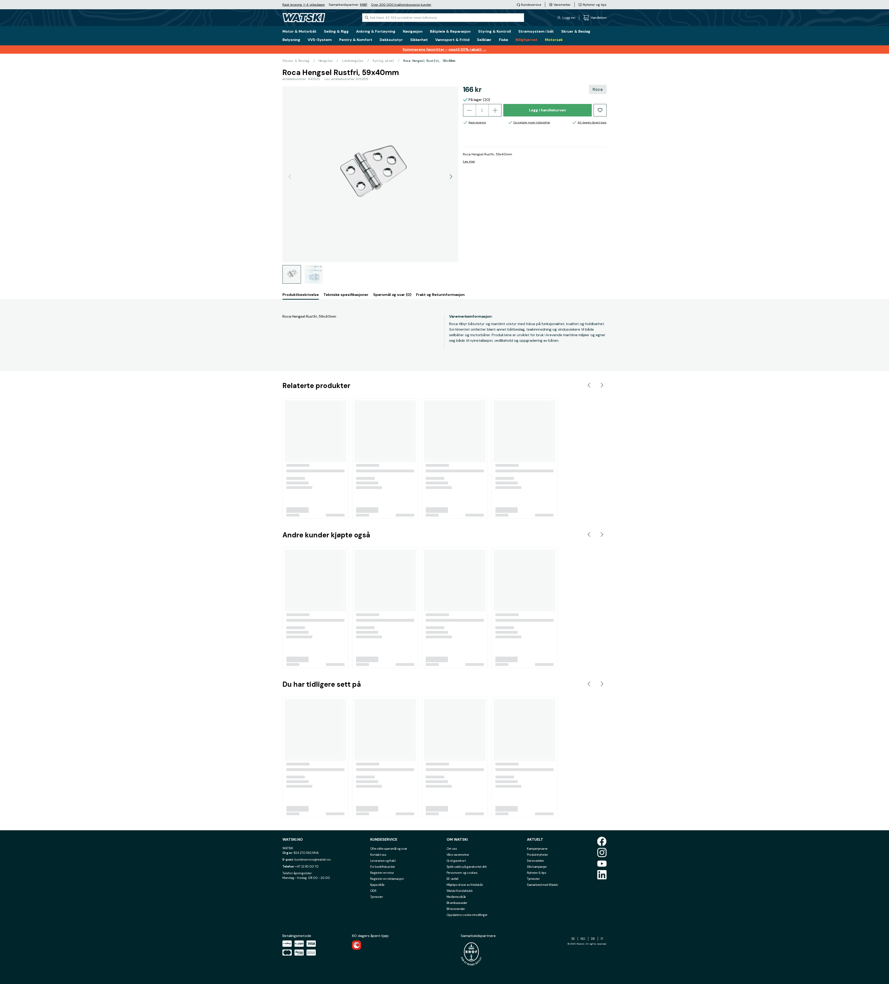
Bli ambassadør (457, 903)
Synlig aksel (383, 61)
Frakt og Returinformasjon (440, 294)
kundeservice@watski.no (312, 860)
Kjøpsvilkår (377, 885)
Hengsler (326, 61)
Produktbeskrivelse (300, 294)
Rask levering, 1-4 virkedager (303, 5)
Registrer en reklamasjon (387, 879)
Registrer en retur (382, 873)
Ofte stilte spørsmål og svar (388, 849)
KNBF (363, 5)
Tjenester (376, 897)
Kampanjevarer (537, 849)
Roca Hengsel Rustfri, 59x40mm (429, 61)
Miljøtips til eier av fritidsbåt (465, 885)
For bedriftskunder (382, 867)
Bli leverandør (456, 909)
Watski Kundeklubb (460, 891)
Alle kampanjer (537, 867)
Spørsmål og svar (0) (392, 294)
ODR (373, 891)
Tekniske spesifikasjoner (346, 294)
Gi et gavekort (456, 861)
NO (583, 939)
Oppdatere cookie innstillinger (467, 915)
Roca (598, 89)
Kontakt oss (378, 855)
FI (602, 939)
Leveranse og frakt (383, 861)
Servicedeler (535, 861)
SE (573, 939)
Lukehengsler (352, 61)
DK (593, 939)
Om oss (452, 849)
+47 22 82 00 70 (307, 866)
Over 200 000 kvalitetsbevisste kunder (401, 5)
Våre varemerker (458, 855)
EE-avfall (452, 879)
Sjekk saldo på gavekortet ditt (467, 867)
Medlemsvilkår (456, 897)
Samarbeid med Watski (542, 885)
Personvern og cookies (462, 873)
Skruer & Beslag (295, 61)
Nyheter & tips (536, 873)
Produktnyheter (537, 855)
